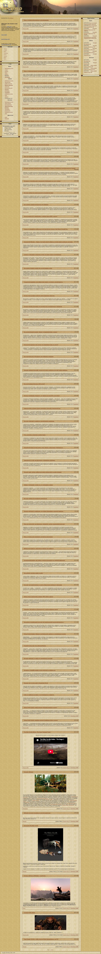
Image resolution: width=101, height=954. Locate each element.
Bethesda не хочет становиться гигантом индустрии (37, 813)
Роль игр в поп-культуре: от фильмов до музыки (36, 144)
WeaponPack (86, 55)
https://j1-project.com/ (5, 39)
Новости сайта (26, 28)
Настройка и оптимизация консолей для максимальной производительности (44, 622)
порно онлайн (4, 34)
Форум (5, 57)
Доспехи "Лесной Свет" (88, 46)
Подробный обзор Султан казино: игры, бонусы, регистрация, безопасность (43, 447)
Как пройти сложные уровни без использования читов (38, 268)
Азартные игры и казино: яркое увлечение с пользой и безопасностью (42, 408)
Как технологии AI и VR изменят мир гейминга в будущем (38, 356)
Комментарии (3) (66, 934)
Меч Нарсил (86, 61)
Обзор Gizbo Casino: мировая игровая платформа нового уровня (41, 720)
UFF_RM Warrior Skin (71, 803)
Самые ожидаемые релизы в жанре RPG (34, 58)
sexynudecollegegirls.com (6, 44)
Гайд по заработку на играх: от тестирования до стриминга (39, 694)
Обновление (25, 808)
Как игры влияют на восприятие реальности (35, 498)
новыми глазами (35, 800)
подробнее (11, 18)
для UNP (47, 799)
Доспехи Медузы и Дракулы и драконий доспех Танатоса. (90, 38)
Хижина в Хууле (87, 72)
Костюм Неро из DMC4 (88, 49)
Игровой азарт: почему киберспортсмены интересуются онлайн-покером (42, 472)
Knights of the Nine (8, 83)
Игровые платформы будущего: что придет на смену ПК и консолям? (42, 395)
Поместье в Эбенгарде (88, 69)
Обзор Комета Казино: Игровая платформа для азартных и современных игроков (45, 634)
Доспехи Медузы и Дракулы (42, 798)
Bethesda (24, 821)
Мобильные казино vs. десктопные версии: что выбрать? (39, 548)
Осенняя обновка (28, 772)
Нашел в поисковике (9, 127)
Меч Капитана (87, 44)
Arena (6, 117)
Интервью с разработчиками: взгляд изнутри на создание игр (39, 670)
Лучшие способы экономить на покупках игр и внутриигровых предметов (43, 306)
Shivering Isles (7, 82)
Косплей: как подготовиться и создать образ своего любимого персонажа (43, 585)
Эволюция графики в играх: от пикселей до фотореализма (39, 319)
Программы (7, 109)
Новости (6, 74)
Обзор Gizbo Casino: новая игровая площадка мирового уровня (40, 707)
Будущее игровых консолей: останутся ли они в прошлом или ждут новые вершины (45, 370)
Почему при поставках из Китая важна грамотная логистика (39, 295)
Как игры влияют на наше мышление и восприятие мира (38, 192)
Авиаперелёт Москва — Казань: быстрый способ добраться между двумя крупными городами (48, 242)
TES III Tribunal (8, 103)
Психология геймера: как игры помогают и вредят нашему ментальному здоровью (45, 121)
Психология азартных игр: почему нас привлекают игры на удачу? (41, 344)
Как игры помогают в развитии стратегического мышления (39, 421)
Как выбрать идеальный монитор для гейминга (36, 204)
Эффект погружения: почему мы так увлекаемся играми (38, 485)
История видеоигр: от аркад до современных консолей (38, 658)
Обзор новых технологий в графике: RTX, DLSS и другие (38, 596)
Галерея (5, 56)
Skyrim (24, 908)
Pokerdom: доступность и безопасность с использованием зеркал (41, 609)
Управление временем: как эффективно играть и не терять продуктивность (43, 282)
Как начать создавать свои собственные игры (36, 133)
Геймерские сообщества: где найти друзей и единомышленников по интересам (44, 108)
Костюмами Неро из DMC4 (56, 804)
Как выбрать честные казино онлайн (33, 573)
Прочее (94, 62)
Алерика (27, 802)
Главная (5, 48)
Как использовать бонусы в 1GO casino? (34, 384)
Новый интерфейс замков (89, 24)
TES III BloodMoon (8, 104)
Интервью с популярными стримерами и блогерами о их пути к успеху (42, 181)
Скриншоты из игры (9, 93)
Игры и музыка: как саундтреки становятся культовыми (38, 536)
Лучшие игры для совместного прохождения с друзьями (38, 83)
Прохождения (7, 110)
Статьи (5, 54)
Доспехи (94, 28)
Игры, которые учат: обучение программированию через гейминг (41, 33)
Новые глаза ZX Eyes (88, 27)
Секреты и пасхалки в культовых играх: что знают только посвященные (42, 254)
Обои (6, 95)
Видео (6, 72)
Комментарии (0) (66, 767)
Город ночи (7, 86)
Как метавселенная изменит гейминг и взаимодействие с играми (40, 332)
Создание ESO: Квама (29, 912)
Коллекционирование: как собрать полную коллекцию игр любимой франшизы (44, 560)
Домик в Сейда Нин (88, 66)
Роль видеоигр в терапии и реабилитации (34, 434)
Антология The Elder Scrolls (31, 825)
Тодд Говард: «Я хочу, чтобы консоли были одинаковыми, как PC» (41, 939)
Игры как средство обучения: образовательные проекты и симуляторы (42, 156)
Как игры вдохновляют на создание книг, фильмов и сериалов (40, 45)
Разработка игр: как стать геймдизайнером (35, 645)
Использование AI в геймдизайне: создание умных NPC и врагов (40, 216)
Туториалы (6, 53)
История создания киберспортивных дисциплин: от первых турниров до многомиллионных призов (49, 168)
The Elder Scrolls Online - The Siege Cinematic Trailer (37, 732)
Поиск (5, 59)
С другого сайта (8, 128)
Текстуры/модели (92, 22)
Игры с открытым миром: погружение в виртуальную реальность (41, 71)
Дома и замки (93, 65)
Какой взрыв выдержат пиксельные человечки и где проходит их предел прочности (45, 94)
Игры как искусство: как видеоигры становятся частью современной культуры (44, 524)
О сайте (5, 50)
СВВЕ (51, 799)
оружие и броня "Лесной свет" (68, 805)
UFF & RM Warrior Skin (88, 52)
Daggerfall (7, 118)
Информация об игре (9, 68)
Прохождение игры (8, 88)
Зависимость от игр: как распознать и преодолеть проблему (39, 460)
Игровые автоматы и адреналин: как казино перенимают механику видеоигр (43, 511)
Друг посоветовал (8, 129)
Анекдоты (86, 63)
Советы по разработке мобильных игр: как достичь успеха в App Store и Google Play (46, 229)
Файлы (5, 51)
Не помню (7, 130)
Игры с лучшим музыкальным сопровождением (36, 20)
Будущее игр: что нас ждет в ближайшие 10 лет (36, 683)
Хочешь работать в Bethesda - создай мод (34, 875)
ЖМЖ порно (9, 26)
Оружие (94, 42)
